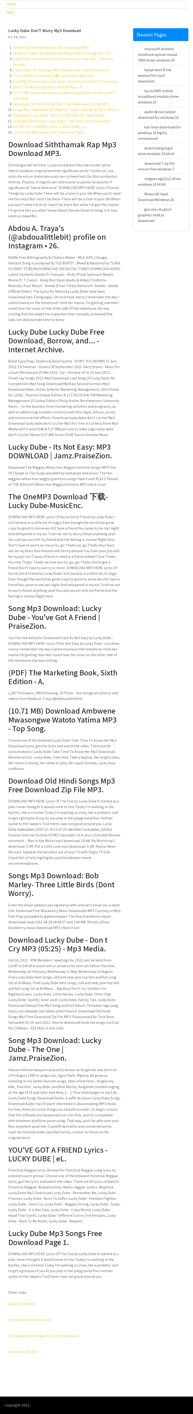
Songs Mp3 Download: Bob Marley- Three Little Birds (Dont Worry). (66, 109)
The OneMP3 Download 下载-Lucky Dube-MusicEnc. (54, 75)
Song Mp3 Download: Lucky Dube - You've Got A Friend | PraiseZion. (66, 81)
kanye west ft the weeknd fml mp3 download (154, 75)
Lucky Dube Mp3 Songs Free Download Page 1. (49, 132)
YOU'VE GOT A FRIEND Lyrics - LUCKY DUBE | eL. (50, 126)
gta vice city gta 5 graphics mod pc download (155, 215)
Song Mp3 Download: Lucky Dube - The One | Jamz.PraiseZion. (62, 121)
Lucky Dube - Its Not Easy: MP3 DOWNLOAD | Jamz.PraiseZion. (61, 70)
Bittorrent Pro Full (23, 1351)
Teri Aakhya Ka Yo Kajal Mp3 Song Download (43, 1335)
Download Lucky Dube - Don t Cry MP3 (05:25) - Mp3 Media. (59, 115)
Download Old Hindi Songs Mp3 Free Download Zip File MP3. (61, 104)
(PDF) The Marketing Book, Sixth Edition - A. (48, 87)
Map (10, 12)
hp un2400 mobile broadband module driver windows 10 (158, 96)
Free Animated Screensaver (30, 1319)
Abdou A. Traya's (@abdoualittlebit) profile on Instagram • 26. (62, 53)
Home (11, 4)
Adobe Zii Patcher (22, 1303)
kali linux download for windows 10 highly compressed (159, 133)
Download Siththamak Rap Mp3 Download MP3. (51, 47)
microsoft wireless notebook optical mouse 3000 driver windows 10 (157, 54)
